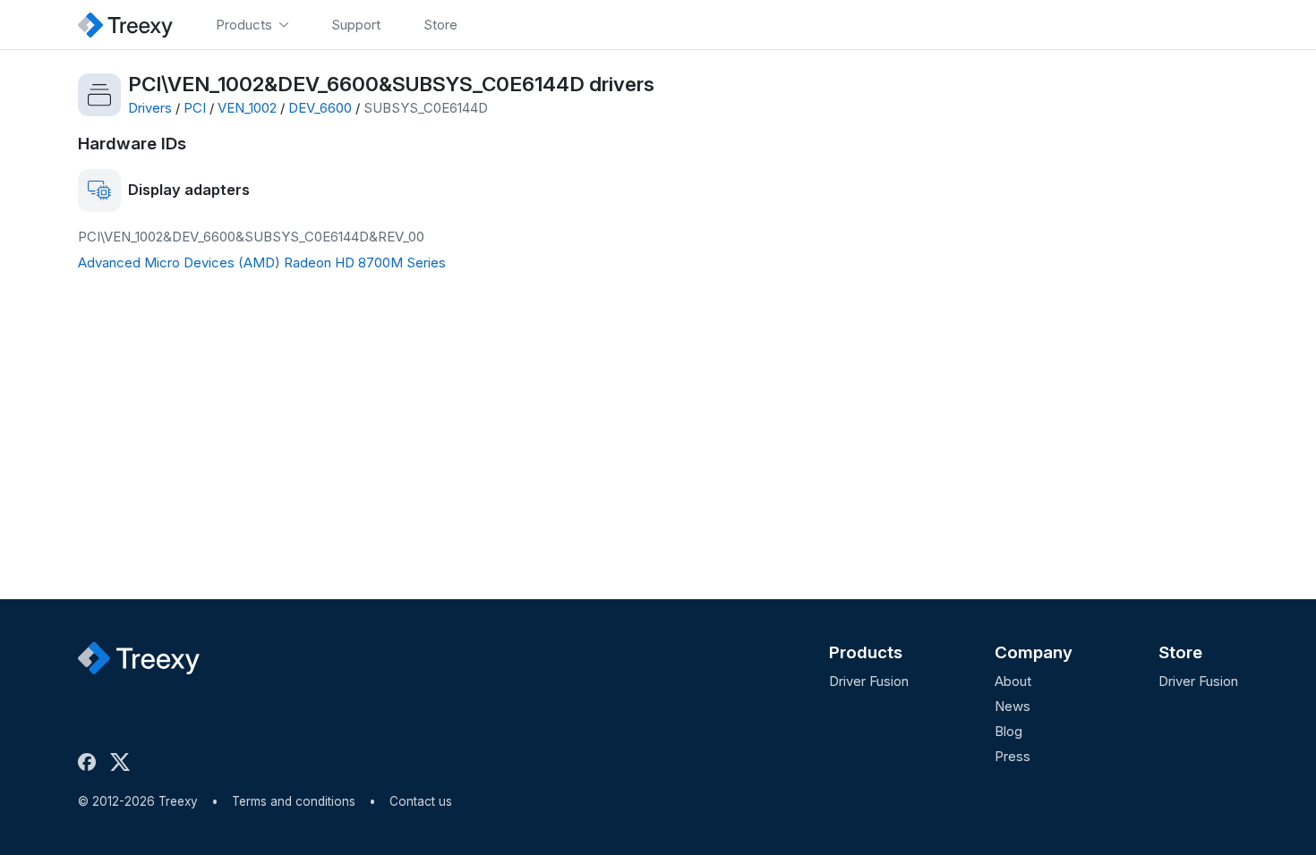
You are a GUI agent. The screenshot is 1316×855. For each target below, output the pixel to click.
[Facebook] (90, 762)
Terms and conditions (293, 801)
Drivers (150, 107)
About (1013, 681)
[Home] (125, 24)
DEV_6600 (320, 107)
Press (1012, 756)
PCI (195, 107)
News (1012, 706)
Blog (1008, 731)
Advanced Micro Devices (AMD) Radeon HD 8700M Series (262, 262)
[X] (123, 762)
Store (1180, 652)
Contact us (420, 801)
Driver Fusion (869, 681)
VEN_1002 (247, 107)
